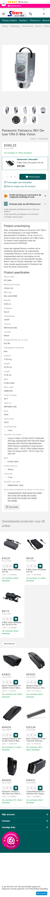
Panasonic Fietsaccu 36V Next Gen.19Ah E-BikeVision (11, 792)
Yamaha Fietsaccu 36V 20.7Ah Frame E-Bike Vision (11, 739)
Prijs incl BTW (8, 148)
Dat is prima (42, 893)
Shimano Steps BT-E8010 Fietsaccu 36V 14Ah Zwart (35, 687)
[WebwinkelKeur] (11, 840)
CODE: (33, 139)
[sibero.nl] (17, 14)
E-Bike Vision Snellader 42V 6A (11, 570)
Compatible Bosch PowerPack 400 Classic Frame (35, 792)
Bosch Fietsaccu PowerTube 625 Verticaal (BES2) (36, 739)
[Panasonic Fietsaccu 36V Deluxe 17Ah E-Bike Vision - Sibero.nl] (25, 68)
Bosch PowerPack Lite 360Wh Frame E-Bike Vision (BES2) (12, 687)
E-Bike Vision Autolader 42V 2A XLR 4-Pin (11, 623)
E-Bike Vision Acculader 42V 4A (36, 570)
